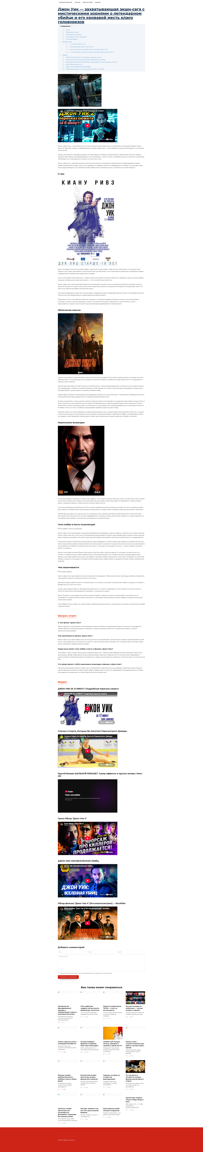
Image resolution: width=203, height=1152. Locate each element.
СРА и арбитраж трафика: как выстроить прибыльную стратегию (89, 1008)
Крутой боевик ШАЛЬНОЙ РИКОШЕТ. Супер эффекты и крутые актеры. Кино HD (91, 62)
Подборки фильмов (65, 2)
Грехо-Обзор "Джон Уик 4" (74, 64)
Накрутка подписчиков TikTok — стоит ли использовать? (112, 1008)
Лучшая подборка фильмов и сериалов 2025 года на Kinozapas (89, 1043)
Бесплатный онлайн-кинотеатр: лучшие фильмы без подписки (89, 1077)
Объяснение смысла (72, 32)
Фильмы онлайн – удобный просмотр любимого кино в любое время (67, 1078)
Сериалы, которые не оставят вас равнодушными (111, 1077)
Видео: (65, 55)
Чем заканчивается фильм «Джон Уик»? (82, 47)
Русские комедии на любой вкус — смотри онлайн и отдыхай (134, 1008)
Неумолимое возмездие (73, 34)
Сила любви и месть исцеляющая (76, 37)
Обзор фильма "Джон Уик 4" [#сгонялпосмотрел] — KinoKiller (85, 69)
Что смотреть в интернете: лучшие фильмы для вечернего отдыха (135, 1078)
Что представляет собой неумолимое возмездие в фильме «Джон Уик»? (92, 52)
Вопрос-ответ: (67, 42)
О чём (68, 30)
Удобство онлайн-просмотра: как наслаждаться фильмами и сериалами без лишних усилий (67, 1112)
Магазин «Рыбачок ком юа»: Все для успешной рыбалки (89, 1110)
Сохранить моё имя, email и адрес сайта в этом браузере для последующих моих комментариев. (86, 973)
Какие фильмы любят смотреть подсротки (111, 1109)
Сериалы (77, 2)
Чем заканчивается (72, 39)
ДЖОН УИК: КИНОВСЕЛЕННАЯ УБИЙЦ (78, 66)
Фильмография (88, 2)
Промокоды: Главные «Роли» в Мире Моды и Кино (134, 1099)
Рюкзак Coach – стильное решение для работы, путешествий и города (135, 1044)
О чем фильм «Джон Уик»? (78, 44)
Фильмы (98, 2)
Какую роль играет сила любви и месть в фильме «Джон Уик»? (89, 49)
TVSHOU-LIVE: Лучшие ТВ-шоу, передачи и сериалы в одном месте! (112, 1043)
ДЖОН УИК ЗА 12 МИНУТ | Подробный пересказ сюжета (83, 57)
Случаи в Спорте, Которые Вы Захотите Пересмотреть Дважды (85, 59)
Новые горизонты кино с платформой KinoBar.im (67, 1043)
